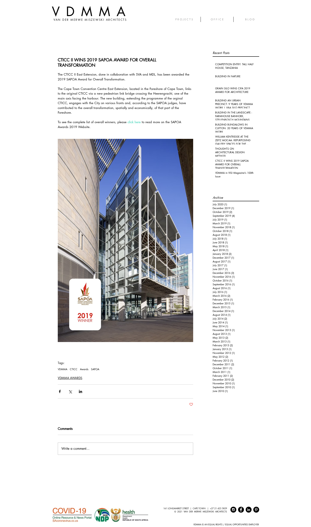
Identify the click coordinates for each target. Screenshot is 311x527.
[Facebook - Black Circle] (241, 510)
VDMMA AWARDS (70, 378)
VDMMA (92, 11)
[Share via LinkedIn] (80, 391)
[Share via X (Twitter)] (70, 391)
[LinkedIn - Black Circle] (249, 510)
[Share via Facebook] (60, 391)
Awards (84, 369)
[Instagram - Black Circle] (233, 510)
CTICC (73, 369)
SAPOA (95, 369)
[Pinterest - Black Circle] (256, 510)
